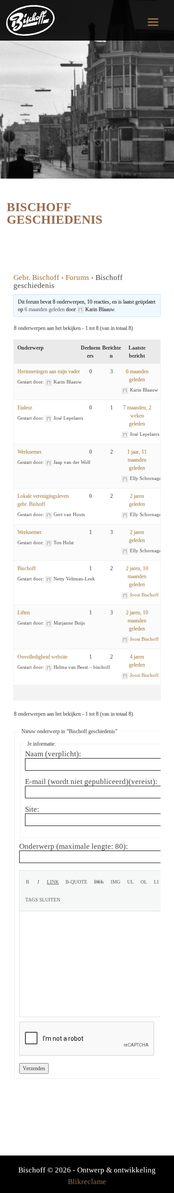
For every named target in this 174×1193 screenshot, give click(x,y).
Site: (32, 809)
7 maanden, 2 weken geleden (137, 416)
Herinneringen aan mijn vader (48, 371)
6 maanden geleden (45, 309)
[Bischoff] (32, 20)
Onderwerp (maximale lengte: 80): (73, 847)
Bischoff (26, 568)
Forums (77, 277)
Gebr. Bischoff (36, 277)
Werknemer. (29, 452)
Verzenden (34, 1068)
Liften (23, 612)
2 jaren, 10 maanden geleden (137, 576)
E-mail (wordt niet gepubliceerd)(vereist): (91, 782)
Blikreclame (87, 1181)
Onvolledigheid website (42, 657)
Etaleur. (25, 408)
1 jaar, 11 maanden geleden (137, 460)
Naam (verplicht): (53, 754)
